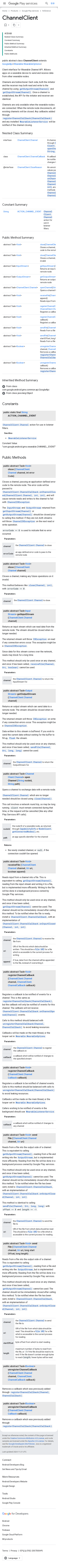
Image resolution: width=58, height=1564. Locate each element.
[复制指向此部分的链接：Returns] (14, 845)
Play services (28, 3)
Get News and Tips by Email (14, 1469)
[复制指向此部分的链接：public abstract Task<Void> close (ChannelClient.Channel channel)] (29, 570)
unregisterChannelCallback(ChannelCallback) (28, 1090)
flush (12, 738)
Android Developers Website (14, 1481)
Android (5, 1521)
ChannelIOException (18, 502)
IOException (40, 639)
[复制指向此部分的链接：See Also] (15, 433)
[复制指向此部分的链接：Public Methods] (29, 457)
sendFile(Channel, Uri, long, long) (23, 1206)
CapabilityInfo (28, 828)
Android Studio (8, 1498)
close (42, 244)
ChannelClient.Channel (27, 140)
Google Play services (30, 11)
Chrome (5, 1525)
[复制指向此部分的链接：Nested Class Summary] (35, 133)
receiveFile (45, 295)
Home (4, 11)
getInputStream (47, 266)
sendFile (43, 328)
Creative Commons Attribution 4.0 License (27, 1438)
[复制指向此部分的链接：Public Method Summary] (36, 238)
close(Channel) (43, 798)
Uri (27, 868)
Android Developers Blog (13, 1465)
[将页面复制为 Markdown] (14, 25)
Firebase (6, 1530)
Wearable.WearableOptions (27, 64)
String (6, 211)
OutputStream (23, 277)
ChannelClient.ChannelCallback (31, 156)
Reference (46, 11)
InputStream (22, 266)
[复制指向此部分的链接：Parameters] (18, 539)
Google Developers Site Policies (22, 1444)
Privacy (14, 1551)
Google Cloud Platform (12, 1534)
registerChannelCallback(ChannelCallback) (27, 118)
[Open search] (46, 3)
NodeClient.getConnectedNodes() (32, 830)
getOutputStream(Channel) (34, 89)
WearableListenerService (34, 121)
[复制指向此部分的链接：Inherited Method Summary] (41, 380)
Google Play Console (11, 1503)
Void (19, 244)
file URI (39, 949)
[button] (17, 393)
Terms (5, 1551)
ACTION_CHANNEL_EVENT (29, 211)
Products (14, 11)
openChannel (46, 287)
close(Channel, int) (40, 585)
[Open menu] (4, 3)
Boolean (20, 346)
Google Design (8, 1486)
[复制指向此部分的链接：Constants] (21, 404)
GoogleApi (7, 64)
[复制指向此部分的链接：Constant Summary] (30, 205)
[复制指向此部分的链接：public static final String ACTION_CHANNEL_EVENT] (11, 419)
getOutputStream (48, 277)
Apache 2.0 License (36, 1441)
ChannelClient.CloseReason (29, 167)
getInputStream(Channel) (17, 92)
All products (7, 1539)
